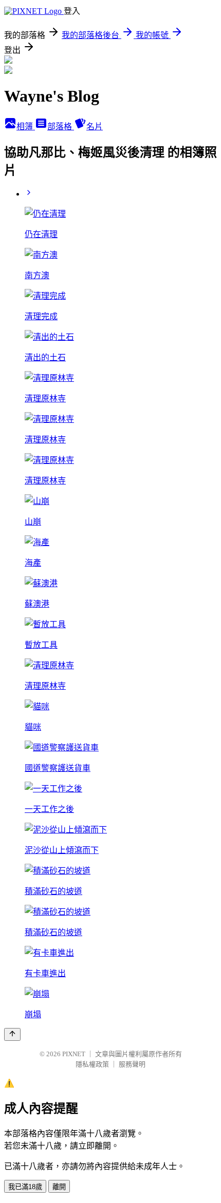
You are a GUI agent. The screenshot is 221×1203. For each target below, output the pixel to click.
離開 (59, 1187)
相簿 (25, 126)
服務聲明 (132, 1064)
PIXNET (73, 1054)
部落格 (60, 126)
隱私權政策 (92, 1064)
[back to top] (12, 1034)
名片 (94, 126)
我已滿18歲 (25, 1187)
